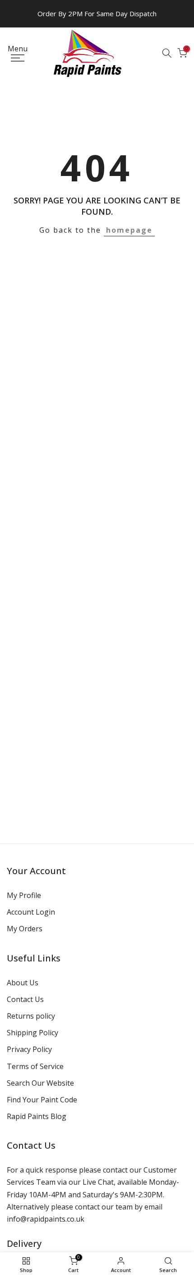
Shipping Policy (32, 1033)
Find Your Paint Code (42, 1100)
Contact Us (25, 999)
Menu (18, 49)
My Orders (24, 929)
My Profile (24, 895)
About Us (22, 983)
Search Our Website (40, 1083)
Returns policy (31, 1016)
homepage (129, 230)
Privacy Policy (29, 1049)
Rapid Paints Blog (36, 1116)
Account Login (31, 912)
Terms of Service (35, 1066)
